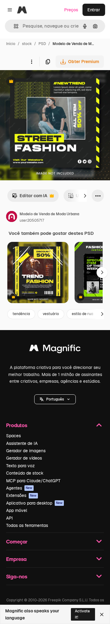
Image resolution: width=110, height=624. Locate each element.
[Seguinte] (84, 196)
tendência (21, 313)
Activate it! (82, 614)
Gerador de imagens (26, 450)
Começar (17, 541)
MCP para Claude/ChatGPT (33, 480)
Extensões (21, 495)
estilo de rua (82, 313)
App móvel (16, 510)
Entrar (93, 10)
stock (27, 43)
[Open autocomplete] (13, 26)
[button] (55, 399)
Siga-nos (16, 576)
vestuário (51, 313)
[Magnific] (55, 349)
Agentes (19, 488)
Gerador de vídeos (24, 458)
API (9, 518)
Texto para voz (20, 465)
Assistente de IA (22, 443)
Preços (71, 10)
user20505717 (32, 220)
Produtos (16, 425)
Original (39, 82)
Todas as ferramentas (27, 525)
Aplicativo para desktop (34, 503)
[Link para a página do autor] (11, 217)
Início (10, 43)
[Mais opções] (31, 61)
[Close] (102, 614)
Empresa (16, 559)
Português (55, 399)
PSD (42, 43)
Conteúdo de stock (24, 473)
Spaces (13, 435)
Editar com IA (29, 197)
